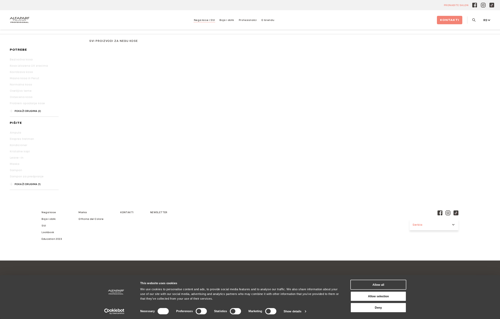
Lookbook (48, 232)
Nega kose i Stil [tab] (204, 20)
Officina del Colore (91, 218)
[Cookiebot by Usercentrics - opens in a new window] (114, 311)
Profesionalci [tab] (248, 20)
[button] (34, 50)
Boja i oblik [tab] (227, 20)
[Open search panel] (471, 20)
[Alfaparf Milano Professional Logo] (19, 20)
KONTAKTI (126, 212)
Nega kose (49, 212)
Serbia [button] (417, 224)
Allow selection (378, 296)
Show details (292, 311)
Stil (44, 225)
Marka (83, 212)
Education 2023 (52, 238)
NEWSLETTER (158, 212)
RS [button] (485, 20)
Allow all (378, 284)
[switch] (201, 311)
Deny (378, 307)
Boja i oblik (49, 218)
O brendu (267, 20)
